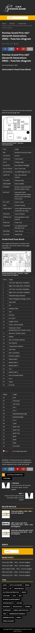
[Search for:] (17, 17)
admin (17, 44)
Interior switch (8, 603)
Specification (17, 606)
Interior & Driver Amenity (11, 599)
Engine (24, 592)
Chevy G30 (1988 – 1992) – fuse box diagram (16, 562)
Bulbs (5, 588)
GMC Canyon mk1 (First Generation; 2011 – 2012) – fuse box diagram (22, 524)
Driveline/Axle (19, 588)
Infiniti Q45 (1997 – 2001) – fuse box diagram (16, 575)
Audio (5, 585)
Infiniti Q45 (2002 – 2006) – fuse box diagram (16, 572)
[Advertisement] (17, 90)
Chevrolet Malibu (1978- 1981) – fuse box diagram (22, 512)
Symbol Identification (20, 610)
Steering (28, 606)
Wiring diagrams (8, 621)
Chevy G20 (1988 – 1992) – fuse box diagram (16, 566)
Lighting (19, 603)
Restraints (6, 606)
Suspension (7, 610)
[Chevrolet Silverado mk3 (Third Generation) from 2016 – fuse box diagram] (6, 533)
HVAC (14, 596)
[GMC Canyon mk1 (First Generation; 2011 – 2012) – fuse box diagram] (6, 523)
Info (20, 596)
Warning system (8, 617)
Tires (4, 614)
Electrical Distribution (15, 475)
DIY (10, 588)
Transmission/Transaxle (17, 614)
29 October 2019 (8, 44)
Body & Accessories (16, 585)
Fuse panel (6, 478)
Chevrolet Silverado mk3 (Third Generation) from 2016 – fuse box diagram (22, 532)
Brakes (27, 585)
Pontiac (12, 23)
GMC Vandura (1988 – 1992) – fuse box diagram (17, 569)
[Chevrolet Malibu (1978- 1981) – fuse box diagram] (6, 514)
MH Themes (18, 631)
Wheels (19, 617)
